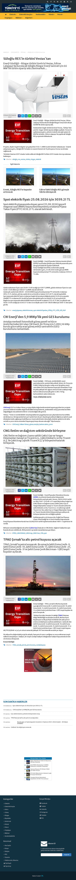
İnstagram (44, 812)
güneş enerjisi (34, 424)
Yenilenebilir (40, 14)
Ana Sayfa (8, 845)
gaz (45, 533)
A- (69, 116)
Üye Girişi (8, 866)
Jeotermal (8, 821)
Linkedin (44, 809)
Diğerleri (28, 18)
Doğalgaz (8, 18)
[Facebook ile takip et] (51, 1)
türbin (28, 159)
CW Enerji (6, 407)
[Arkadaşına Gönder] (33, 115)
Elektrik (13, 14)
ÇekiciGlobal (21, 533)
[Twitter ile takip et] (54, 1)
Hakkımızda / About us (11, 860)
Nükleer (19, 18)
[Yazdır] (36, 115)
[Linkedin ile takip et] (57, 1)
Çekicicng (29, 533)
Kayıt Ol (66, 854)
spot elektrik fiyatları (40, 310)
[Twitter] (22, 115)
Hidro (6, 809)
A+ (65, 116)
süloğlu (14, 159)
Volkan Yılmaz (24, 424)
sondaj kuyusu (40, 645)
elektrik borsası (28, 310)
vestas (23, 159)
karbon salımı (43, 424)
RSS (42, 818)
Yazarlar (7, 857)
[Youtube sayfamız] (64, 1)
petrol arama (31, 645)
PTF (54, 310)
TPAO (60, 615)
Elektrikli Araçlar (25, 14)
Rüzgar (7, 815)
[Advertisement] (38, 34)
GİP (61, 310)
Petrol (59, 14)
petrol (24, 645)
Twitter (43, 806)
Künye (7, 848)
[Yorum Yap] (39, 115)
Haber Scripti (36, 876)
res (19, 159)
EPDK (36, 497)
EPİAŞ (50, 310)
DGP (64, 310)
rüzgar (33, 159)
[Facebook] (19, 115)
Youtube (43, 815)
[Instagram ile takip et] (61, 1)
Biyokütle (8, 818)
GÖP (57, 310)
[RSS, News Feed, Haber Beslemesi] (67, 1)
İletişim (7, 851)
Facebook (44, 803)
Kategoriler (8, 799)
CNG (42, 533)
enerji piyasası (17, 310)
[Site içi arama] (47, 1)
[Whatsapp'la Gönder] (29, 115)
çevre (51, 424)
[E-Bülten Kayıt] (71, 1)
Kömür (51, 14)
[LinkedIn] (26, 115)
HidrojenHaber (34, 758)
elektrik (38, 159)
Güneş (7, 812)
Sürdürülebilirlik (10, 836)
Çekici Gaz (33, 528)
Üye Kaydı (8, 863)
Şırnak (19, 645)
